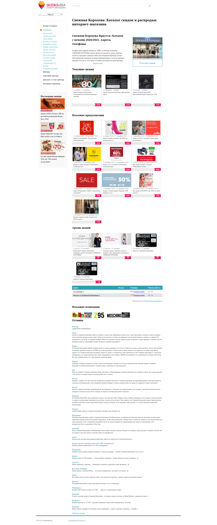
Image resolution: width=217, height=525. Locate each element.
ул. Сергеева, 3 (78, 292)
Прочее (45, 66)
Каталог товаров (149, 63)
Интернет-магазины (51, 83)
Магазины (47, 30)
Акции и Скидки (50, 26)
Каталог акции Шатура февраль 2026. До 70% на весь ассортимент (53, 159)
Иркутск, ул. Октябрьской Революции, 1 (86, 295)
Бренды (46, 72)
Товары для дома (49, 49)
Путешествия (47, 60)
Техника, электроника (50, 47)
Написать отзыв (78, 513)
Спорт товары (47, 39)
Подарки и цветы (49, 58)
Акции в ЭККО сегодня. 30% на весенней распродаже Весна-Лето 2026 (52, 116)
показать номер (139, 292)
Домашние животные (50, 68)
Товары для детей (49, 36)
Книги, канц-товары (49, 55)
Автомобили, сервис (50, 44)
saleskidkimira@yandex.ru (77, 520)
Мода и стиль (47, 33)
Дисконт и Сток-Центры (53, 79)
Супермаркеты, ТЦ (49, 63)
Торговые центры (50, 75)
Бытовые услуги (48, 52)
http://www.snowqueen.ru (154, 301)
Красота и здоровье (50, 41)
